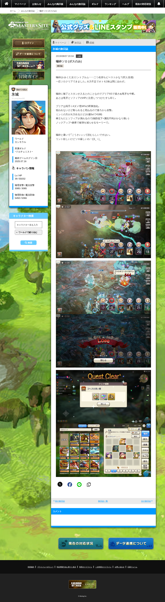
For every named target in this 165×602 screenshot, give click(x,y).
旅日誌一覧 (103, 501)
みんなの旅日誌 (77, 3)
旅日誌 (77, 42)
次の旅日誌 (146, 501)
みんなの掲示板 (55, 3)
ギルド (95, 3)
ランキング (110, 3)
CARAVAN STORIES (82, 584)
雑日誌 (60, 65)
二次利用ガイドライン (103, 567)
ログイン (28, 43)
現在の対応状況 (143, 3)
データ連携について (28, 53)
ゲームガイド (28, 75)
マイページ (20, 3)
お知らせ (36, 3)
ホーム (13, 10)
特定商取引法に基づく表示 (66, 567)
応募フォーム (132, 567)
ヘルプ (125, 3)
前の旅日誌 (60, 501)
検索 (30, 243)
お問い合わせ (119, 567)
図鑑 (92, 42)
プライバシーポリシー (45, 567)
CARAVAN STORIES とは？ (28, 64)
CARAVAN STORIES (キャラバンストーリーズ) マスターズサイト (28, 25)
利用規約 (31, 567)
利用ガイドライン (85, 567)
